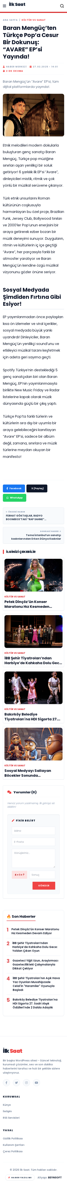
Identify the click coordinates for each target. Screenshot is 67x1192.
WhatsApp (16, 497)
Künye (7, 1105)
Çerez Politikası (13, 1151)
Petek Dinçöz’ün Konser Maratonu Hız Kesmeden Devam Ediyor (35, 931)
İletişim (7, 1111)
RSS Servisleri (11, 1118)
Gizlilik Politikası (13, 1138)
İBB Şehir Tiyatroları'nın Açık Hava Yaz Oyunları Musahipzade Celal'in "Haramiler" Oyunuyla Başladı (36, 984)
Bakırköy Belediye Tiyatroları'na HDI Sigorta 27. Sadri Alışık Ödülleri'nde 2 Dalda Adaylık (35, 1003)
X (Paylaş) (37, 488)
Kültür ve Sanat (34, 20)
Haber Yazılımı (21, 1177)
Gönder (43, 885)
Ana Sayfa (10, 20)
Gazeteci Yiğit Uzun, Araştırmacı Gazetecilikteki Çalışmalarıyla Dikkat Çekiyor (35, 964)
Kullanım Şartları (13, 1145)
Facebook (15, 488)
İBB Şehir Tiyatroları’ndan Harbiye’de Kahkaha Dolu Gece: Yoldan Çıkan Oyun (35, 947)
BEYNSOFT (55, 1177)
